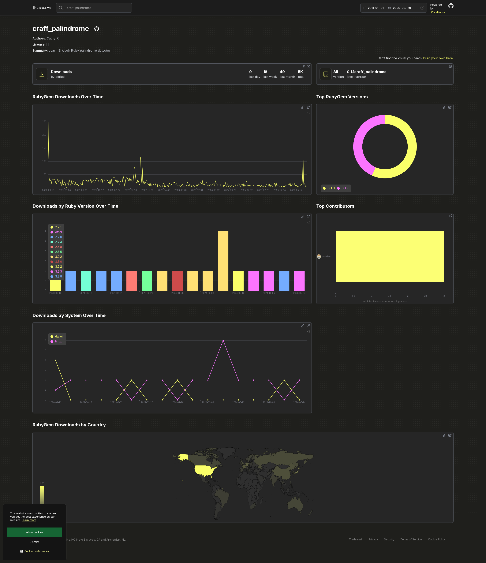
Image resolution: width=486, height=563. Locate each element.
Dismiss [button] (34, 542)
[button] (34, 551)
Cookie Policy (437, 539)
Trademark (356, 539)
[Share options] (303, 67)
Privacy (373, 539)
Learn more (29, 520)
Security (389, 539)
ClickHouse (438, 12)
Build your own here (438, 58)
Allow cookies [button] (34, 532)
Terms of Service (411, 539)
